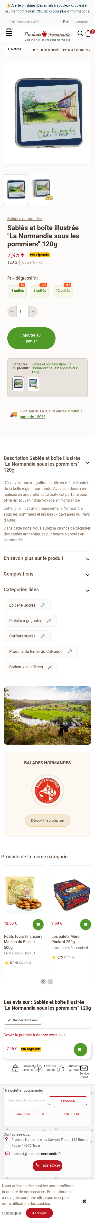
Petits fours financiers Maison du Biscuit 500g (23, 942)
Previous (43, 982)
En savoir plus (11, 1213)
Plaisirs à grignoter (25, 620)
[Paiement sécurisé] (16, 1068)
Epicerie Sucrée (22, 605)
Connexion (82, 21)
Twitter (46, 1114)
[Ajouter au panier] (38, 924)
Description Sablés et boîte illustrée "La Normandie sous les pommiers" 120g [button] (42, 464)
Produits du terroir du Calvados (35, 651)
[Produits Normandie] (47, 33)
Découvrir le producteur (47, 820)
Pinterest (71, 1114)
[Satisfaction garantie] (61, 1068)
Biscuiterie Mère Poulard (69, 948)
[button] (15, 49)
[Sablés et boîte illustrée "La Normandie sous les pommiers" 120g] (16, 189)
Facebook (23, 1114)
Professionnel (67, 21)
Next (50, 982)
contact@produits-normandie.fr (37, 1154)
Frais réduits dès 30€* (24, 21)
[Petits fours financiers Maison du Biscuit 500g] (24, 893)
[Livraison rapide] (38, 1068)
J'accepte (39, 1213)
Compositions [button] (18, 574)
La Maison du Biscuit (19, 953)
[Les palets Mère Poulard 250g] (71, 893)
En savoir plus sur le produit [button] (33, 558)
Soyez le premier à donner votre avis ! (35, 1035)
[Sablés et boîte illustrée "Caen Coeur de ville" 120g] (33, 383)
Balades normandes (24, 218)
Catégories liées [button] (21, 589)
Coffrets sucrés (22, 636)
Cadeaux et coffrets (26, 667)
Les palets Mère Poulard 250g (65, 939)
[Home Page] (34, 50)
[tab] (47, 465)
